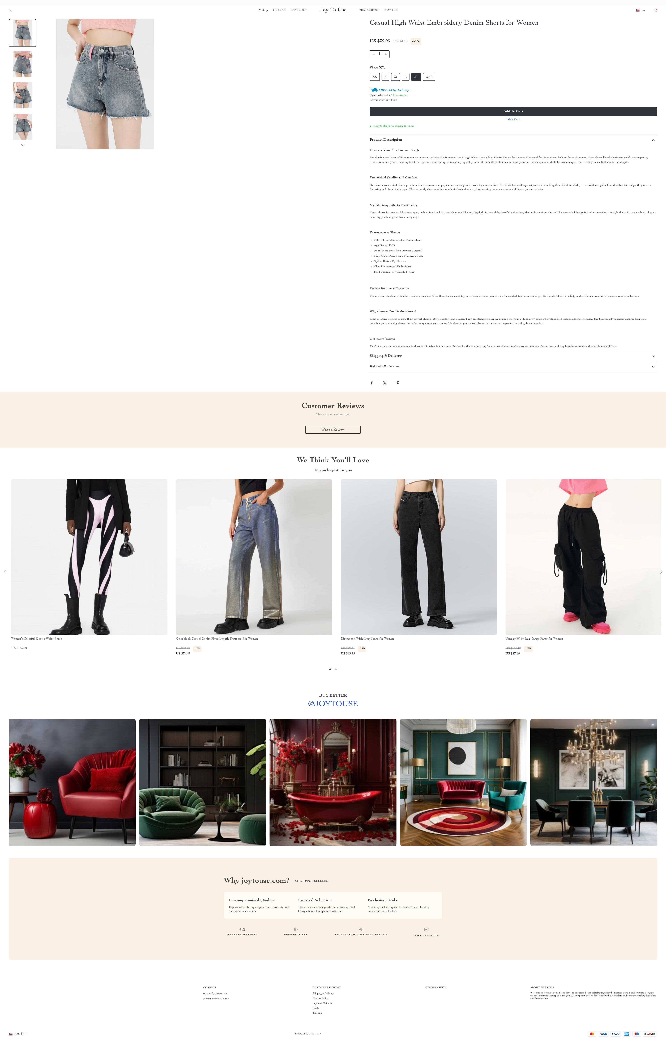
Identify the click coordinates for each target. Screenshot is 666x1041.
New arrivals (369, 10)
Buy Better (333, 696)
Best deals (298, 10)
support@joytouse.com (215, 993)
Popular (279, 10)
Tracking (317, 1013)
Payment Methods (322, 1003)
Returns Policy (320, 998)
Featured (391, 10)
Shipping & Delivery (323, 993)
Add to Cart (513, 111)
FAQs (316, 1008)
